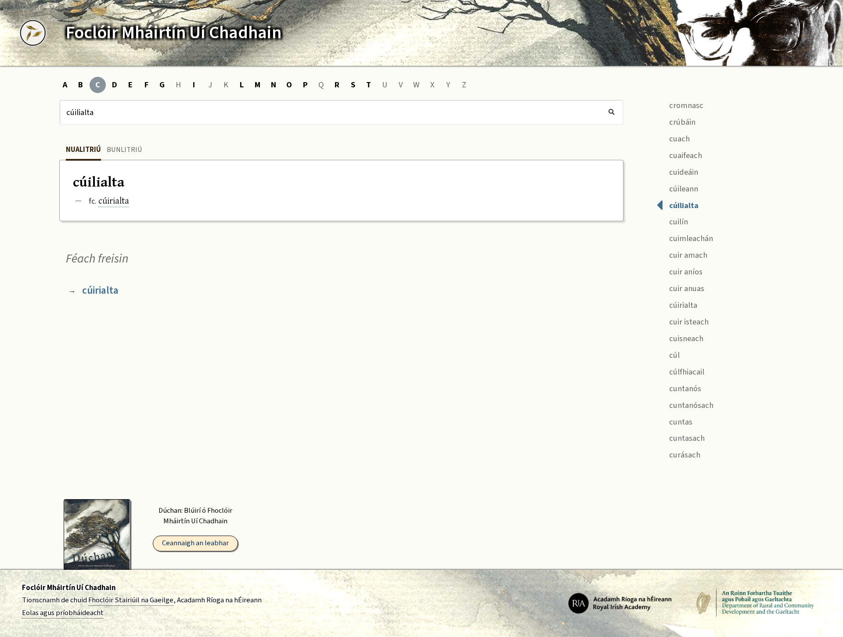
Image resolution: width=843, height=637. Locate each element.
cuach (678, 138)
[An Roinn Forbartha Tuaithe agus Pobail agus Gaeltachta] (755, 602)
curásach (683, 455)
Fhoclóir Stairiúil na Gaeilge (130, 600)
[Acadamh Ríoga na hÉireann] (620, 602)
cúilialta (683, 205)
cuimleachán (690, 238)
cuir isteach (688, 321)
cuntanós (684, 388)
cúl (673, 355)
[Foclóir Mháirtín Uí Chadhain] (33, 33)
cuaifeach (684, 155)
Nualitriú (83, 149)
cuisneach (685, 338)
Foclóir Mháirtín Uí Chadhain (68, 588)
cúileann (682, 188)
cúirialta (113, 200)
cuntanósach (690, 405)
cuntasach (686, 438)
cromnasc (685, 105)
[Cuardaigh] (611, 112)
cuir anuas (685, 288)
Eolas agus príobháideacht (63, 613)
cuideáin (682, 172)
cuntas (679, 422)
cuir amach (687, 255)
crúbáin (681, 122)
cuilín (677, 221)
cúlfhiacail (685, 372)
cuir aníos (684, 271)
